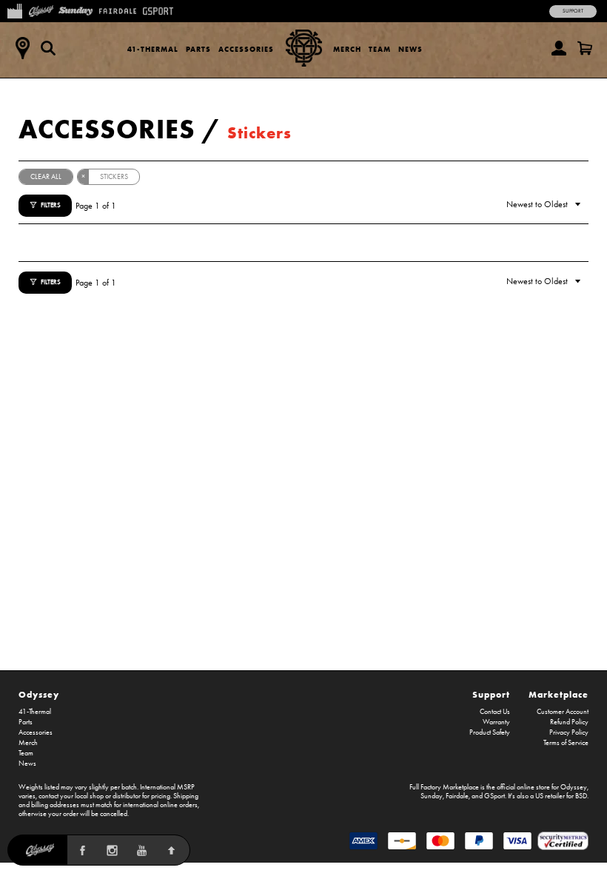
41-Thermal (152, 49)
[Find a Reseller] (22, 48)
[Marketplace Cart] (585, 48)
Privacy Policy (568, 732)
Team (380, 49)
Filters (51, 205)
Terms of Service (565, 742)
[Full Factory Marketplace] (14, 9)
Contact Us (495, 711)
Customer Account (562, 711)
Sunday (431, 796)
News (410, 49)
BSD (581, 796)
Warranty (496, 722)
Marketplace (558, 694)
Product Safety (489, 732)
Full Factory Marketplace (444, 787)
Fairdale (457, 796)
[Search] (48, 48)
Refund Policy (569, 722)
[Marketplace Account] (559, 48)
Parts (198, 49)
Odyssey (39, 694)
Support (573, 11)
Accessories (246, 49)
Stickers (259, 133)
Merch (347, 49)
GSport (494, 796)
